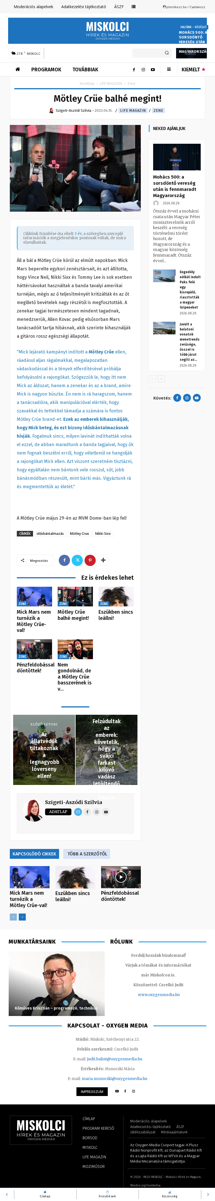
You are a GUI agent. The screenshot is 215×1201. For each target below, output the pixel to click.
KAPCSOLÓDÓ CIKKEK (34, 854)
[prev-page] (13, 917)
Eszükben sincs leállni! (116, 615)
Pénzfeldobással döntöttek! (36, 668)
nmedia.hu (170, 994)
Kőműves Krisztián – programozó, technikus (56, 1008)
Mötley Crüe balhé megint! (73, 615)
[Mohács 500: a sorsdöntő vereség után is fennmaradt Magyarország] (177, 157)
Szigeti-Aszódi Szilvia (73, 802)
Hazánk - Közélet (194, 27)
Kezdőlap (87, 83)
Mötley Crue (79, 533)
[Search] (167, 53)
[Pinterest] (90, 560)
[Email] (78, 812)
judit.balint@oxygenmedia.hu (114, 1059)
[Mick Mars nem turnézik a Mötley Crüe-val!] (34, 597)
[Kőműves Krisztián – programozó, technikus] (57, 983)
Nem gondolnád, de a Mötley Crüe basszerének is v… (75, 677)
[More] (103, 560)
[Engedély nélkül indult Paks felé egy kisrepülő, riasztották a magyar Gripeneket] (164, 276)
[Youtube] (152, 69)
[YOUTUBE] (117, 1092)
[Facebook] (133, 69)
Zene (158, 110)
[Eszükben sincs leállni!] (116, 597)
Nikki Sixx (103, 533)
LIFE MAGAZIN (111, 83)
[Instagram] (143, 69)
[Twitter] (77, 560)
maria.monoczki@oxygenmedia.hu (114, 1078)
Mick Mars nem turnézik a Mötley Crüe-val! (34, 621)
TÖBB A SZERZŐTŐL (87, 854)
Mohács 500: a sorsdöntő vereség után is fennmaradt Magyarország (194, 42)
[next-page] (22, 917)
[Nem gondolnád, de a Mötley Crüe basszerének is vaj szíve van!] (75, 649)
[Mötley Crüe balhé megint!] (75, 597)
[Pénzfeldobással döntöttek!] (34, 649)
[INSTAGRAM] (134, 1092)
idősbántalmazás (50, 533)
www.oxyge (149, 994)
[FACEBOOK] (125, 1092)
